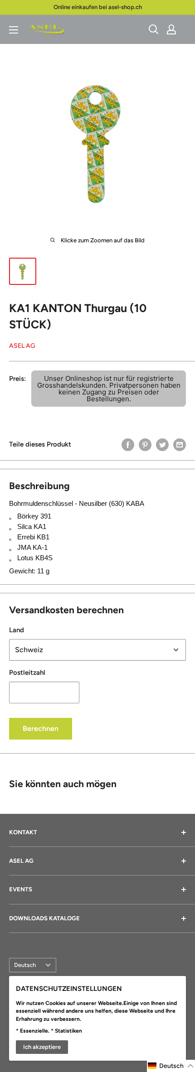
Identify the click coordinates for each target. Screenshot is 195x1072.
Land (16, 630)
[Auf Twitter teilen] (162, 444)
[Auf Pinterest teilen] (145, 444)
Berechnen (40, 728)
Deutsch (25, 964)
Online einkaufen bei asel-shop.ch (98, 7)
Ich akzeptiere (42, 1046)
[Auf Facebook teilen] (128, 444)
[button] (171, 1066)
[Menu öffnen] (13, 30)
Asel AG (22, 346)
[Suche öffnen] (154, 29)
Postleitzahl (27, 672)
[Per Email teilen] (179, 444)
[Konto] (171, 29)
